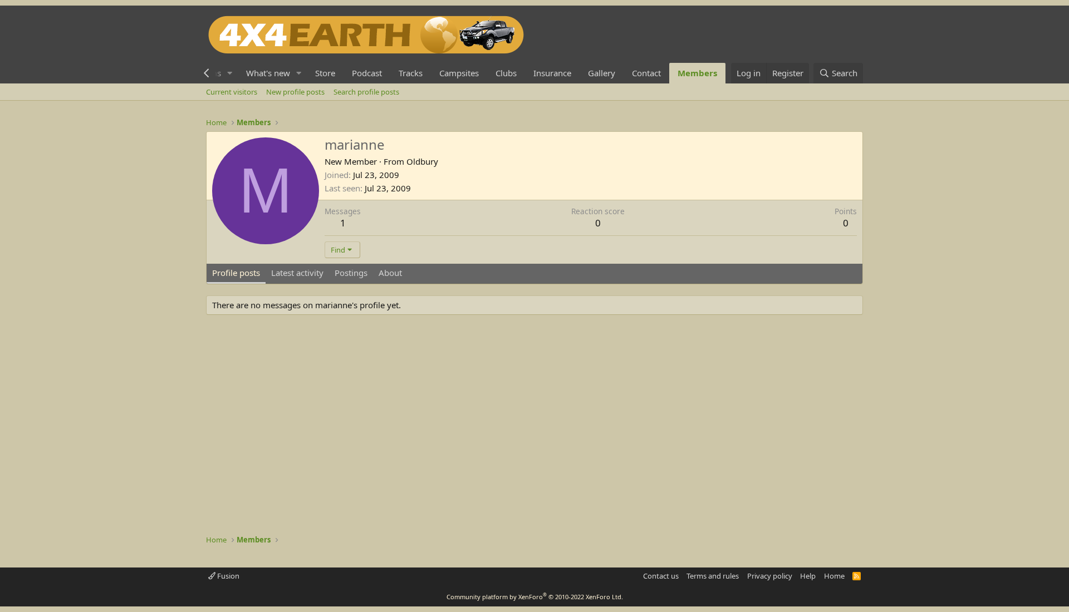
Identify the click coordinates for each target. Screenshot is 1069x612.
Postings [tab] (351, 272)
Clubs (506, 72)
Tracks (411, 72)
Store (325, 72)
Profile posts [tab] (236, 272)
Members (697, 72)
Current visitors (231, 92)
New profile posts (295, 92)
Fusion (227, 576)
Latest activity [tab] (297, 272)
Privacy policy (769, 576)
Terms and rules (712, 576)
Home (834, 576)
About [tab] (390, 272)
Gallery (601, 72)
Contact (646, 72)
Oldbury (422, 161)
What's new (268, 72)
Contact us (661, 576)
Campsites (459, 72)
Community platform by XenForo (535, 597)
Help (808, 576)
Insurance (552, 72)
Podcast (367, 72)
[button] (230, 73)
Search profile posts (366, 92)
